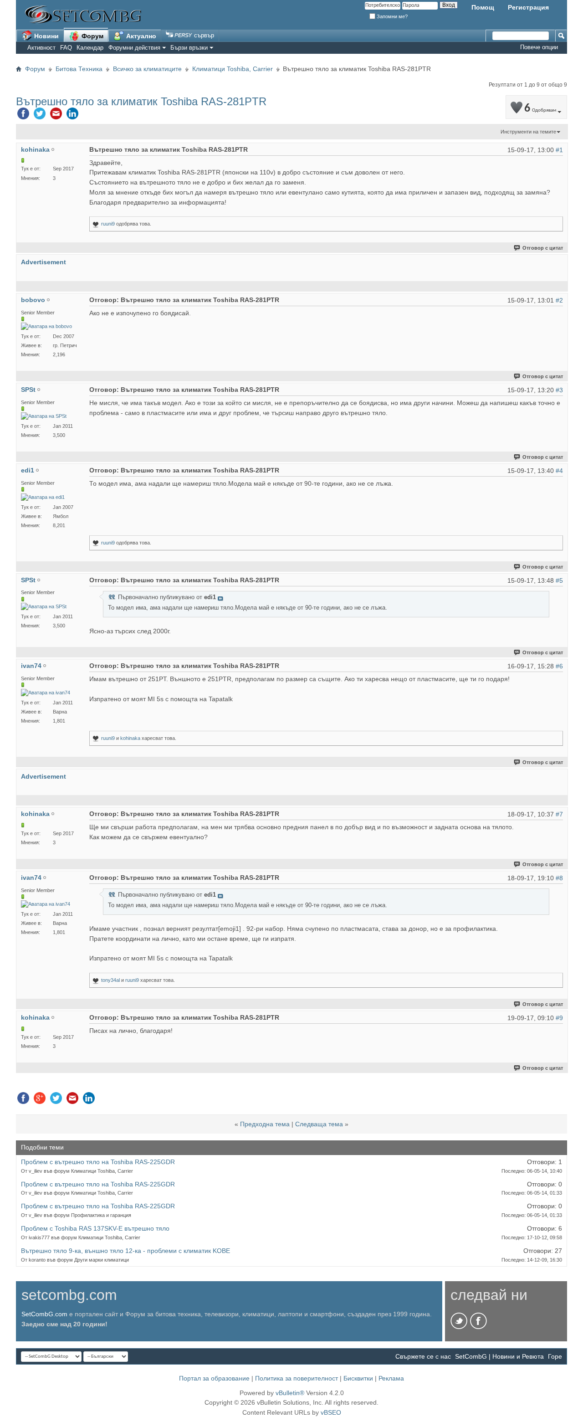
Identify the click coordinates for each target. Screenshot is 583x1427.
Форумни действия (134, 47)
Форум (91, 36)
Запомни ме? (391, 16)
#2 (559, 300)
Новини (45, 36)
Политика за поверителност (296, 1378)
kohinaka (130, 738)
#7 (559, 814)
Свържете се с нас (423, 1356)
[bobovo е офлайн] (46, 326)
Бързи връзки (189, 47)
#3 (559, 390)
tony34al (110, 980)
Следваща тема (319, 1124)
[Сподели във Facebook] (23, 115)
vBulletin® (290, 1392)
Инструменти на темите (528, 131)
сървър (203, 35)
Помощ (482, 7)
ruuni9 (108, 223)
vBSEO (331, 1412)
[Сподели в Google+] (39, 1100)
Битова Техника (79, 68)
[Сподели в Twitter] (39, 115)
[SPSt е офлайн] (43, 416)
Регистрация (528, 7)
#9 (559, 1017)
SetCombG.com (44, 1314)
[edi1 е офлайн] (43, 497)
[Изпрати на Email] (56, 115)
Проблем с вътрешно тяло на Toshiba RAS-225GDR (98, 1161)
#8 (559, 878)
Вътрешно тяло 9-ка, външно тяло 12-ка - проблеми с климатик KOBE (125, 1250)
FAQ (66, 47)
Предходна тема (265, 1124)
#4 (559, 470)
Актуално (140, 36)
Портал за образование (214, 1378)
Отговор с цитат (542, 248)
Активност (41, 47)
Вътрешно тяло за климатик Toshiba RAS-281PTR (141, 101)
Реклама (391, 1378)
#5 (559, 580)
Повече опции (539, 47)
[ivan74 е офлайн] (45, 693)
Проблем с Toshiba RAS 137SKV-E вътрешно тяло (95, 1228)
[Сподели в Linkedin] (72, 115)
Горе (555, 1356)
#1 (559, 150)
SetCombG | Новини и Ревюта (499, 1356)
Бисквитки (358, 1378)
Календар (90, 47)
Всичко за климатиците (147, 68)
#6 (559, 666)
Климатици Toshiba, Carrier (232, 68)
